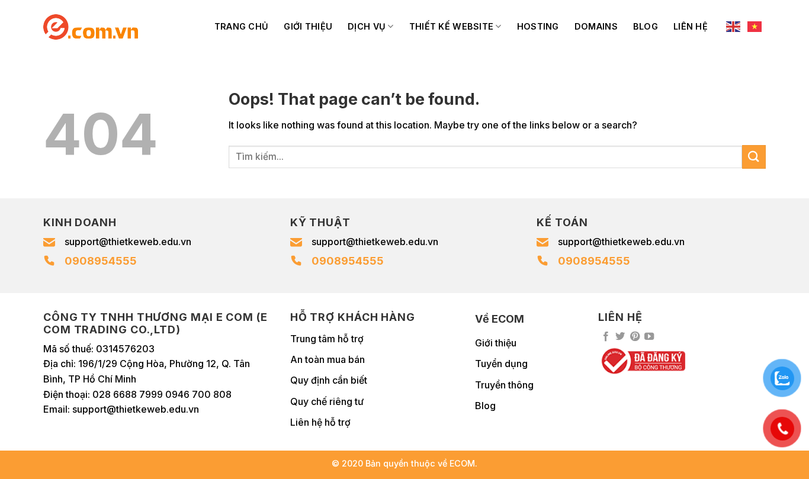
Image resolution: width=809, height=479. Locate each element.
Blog (645, 26)
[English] (733, 26)
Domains (596, 26)
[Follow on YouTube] (649, 337)
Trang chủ (241, 26)
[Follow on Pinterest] (635, 337)
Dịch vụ (367, 26)
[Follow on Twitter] (620, 337)
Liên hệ (690, 26)
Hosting (538, 26)
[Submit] (754, 156)
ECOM (462, 463)
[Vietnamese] (755, 26)
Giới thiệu (308, 26)
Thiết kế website (451, 26)
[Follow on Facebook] (606, 337)
